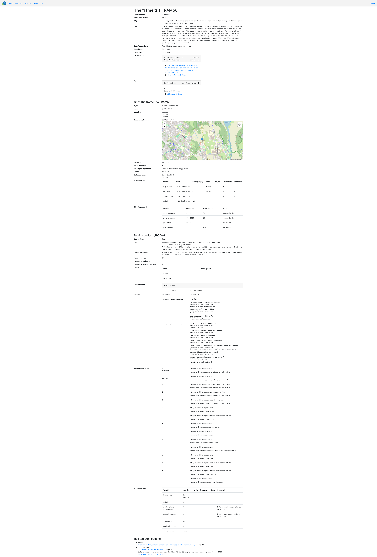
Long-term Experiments (23, 3)
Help (41, 3)
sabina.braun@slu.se (174, 94)
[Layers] (239, 124)
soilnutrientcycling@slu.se (176, 75)
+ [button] (164, 123)
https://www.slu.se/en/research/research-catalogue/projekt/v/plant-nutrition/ (166, 545)
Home (11, 3)
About (36, 3)
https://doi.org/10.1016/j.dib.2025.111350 (153, 554)
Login (373, 3)
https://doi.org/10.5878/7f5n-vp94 (151, 550)
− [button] (164, 126)
